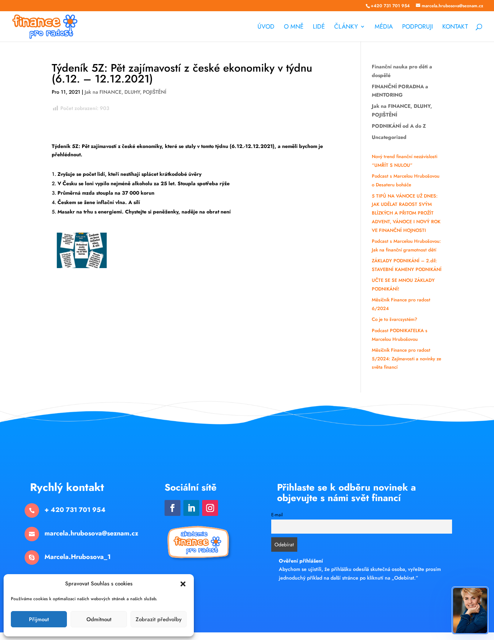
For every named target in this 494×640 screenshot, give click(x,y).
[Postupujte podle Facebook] (172, 508)
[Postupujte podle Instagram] (210, 508)
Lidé (319, 27)
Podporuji (417, 27)
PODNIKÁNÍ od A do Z (399, 126)
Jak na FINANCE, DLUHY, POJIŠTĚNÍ (125, 92)
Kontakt (455, 27)
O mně (293, 27)
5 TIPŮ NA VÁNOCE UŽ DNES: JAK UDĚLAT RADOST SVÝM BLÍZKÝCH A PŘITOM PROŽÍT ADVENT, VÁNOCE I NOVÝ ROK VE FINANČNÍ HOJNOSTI (406, 213)
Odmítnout (98, 619)
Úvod (265, 27)
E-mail (277, 515)
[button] (183, 584)
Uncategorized (389, 137)
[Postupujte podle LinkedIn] (191, 508)
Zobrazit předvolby (159, 619)
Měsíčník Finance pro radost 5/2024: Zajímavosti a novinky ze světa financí (406, 359)
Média (384, 27)
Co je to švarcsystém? (394, 319)
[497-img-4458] (82, 268)
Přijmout (39, 619)
